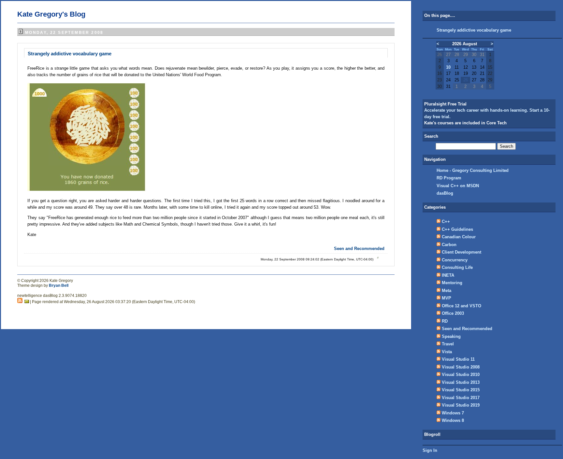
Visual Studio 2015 (461, 389)
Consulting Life (457, 267)
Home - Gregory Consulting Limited (473, 170)
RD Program (449, 177)
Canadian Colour (459, 236)
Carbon (449, 244)
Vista (447, 351)
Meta (446, 290)
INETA (448, 275)
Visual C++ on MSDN (458, 185)
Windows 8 (453, 420)
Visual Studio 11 (458, 359)
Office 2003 (453, 313)
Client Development (461, 252)
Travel (448, 343)
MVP (446, 298)
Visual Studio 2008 (461, 367)
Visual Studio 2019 (461, 405)
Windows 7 (453, 412)
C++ (446, 221)
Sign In (430, 450)
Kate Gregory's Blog (51, 14)
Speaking (451, 336)
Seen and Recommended (359, 248)
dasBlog (445, 193)
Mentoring (452, 282)
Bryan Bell (58, 285)
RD (445, 321)
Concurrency (455, 259)
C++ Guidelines (457, 229)
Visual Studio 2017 (461, 397)
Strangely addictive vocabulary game (69, 53)
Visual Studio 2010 (461, 374)
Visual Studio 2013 (461, 382)
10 (448, 67)
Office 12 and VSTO (461, 305)
